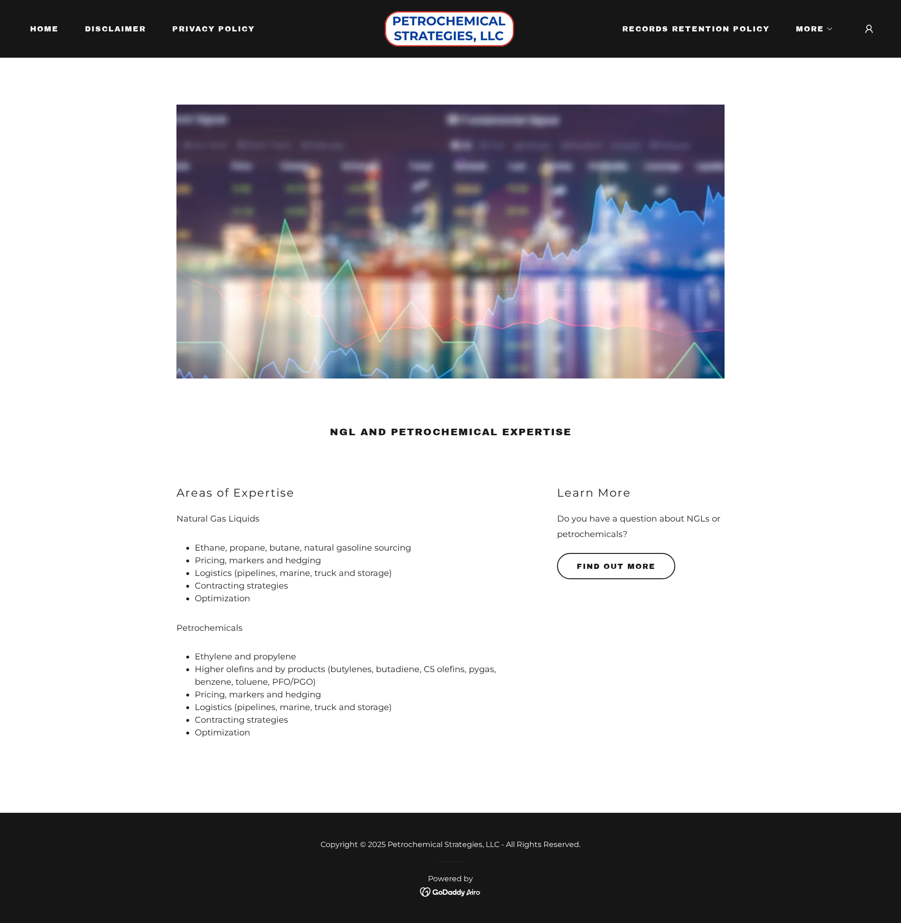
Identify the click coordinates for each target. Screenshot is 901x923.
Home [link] (44, 29)
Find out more (616, 566)
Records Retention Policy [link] (696, 29)
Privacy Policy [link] (213, 29)
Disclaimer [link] (115, 29)
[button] (810, 29)
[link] (450, 28)
